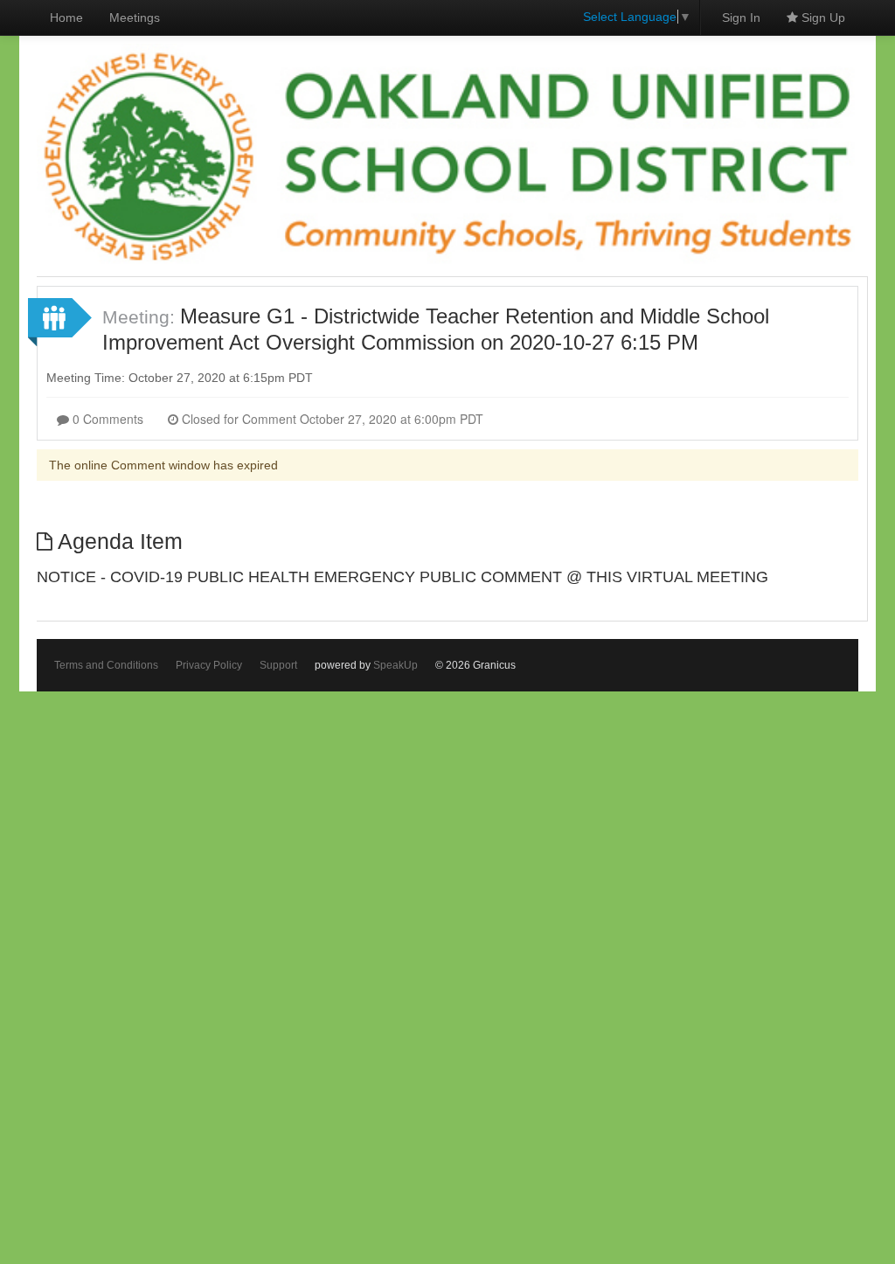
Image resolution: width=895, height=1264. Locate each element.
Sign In (741, 17)
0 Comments (106, 418)
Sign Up (821, 17)
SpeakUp (395, 665)
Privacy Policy (209, 665)
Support (278, 665)
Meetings (134, 17)
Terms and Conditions (106, 665)
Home (66, 17)
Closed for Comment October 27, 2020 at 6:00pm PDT (330, 418)
